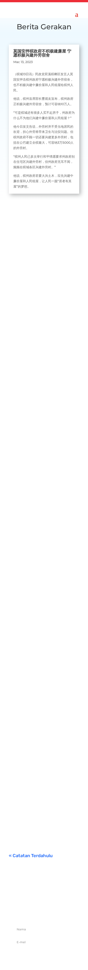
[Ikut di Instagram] (49, 913)
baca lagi (20, 311)
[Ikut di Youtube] (59, 913)
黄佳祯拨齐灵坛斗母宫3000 (40, 614)
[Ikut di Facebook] (29, 913)
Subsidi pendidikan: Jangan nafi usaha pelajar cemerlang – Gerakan (43, 788)
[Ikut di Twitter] (39, 913)
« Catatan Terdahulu (31, 855)
